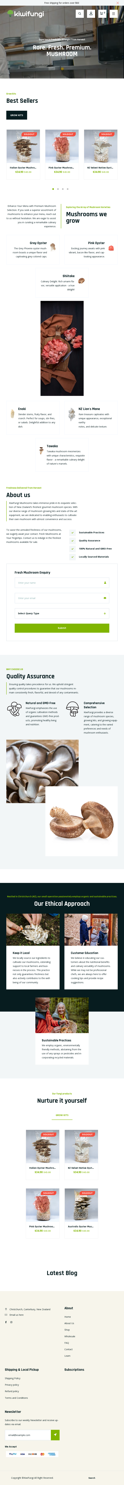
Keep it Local (21, 953)
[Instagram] (11, 1322)
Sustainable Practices (56, 1040)
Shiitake (69, 276)
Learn (67, 1355)
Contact (68, 1349)
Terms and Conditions (16, 1397)
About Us (69, 1323)
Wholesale (69, 1336)
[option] (23, 158)
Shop (67, 1329)
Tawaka (52, 446)
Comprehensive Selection (94, 705)
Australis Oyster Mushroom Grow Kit (89, 1226)
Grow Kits (16, 115)
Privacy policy (12, 1384)
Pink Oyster (96, 243)
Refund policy (12, 1391)
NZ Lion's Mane (89, 409)
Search (91, 1478)
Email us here (17, 1314)
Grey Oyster (38, 243)
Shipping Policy (12, 1378)
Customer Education (84, 953)
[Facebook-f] (6, 1322)
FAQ (66, 1342)
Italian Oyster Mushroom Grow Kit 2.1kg (32, 167)
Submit (62, 628)
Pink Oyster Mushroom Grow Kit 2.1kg (70, 167)
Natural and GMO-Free (40, 703)
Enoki (22, 409)
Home (67, 1316)
